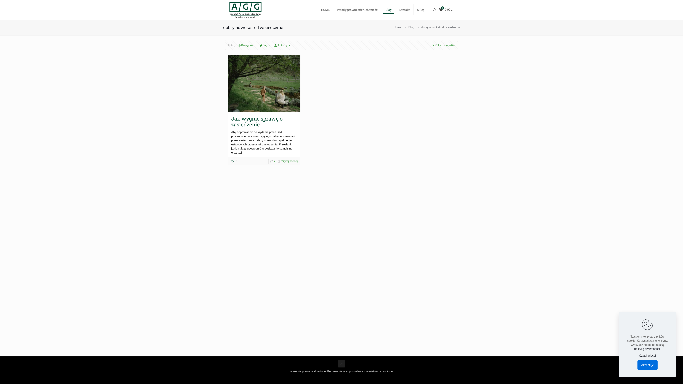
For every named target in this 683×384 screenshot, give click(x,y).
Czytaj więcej (289, 161)
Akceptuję (647, 365)
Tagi (265, 45)
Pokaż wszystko (445, 45)
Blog (411, 27)
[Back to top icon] (341, 363)
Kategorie (247, 45)
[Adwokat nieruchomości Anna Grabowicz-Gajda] (245, 10)
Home (397, 27)
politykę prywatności (647, 348)
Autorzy (283, 45)
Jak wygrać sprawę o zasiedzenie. (257, 121)
